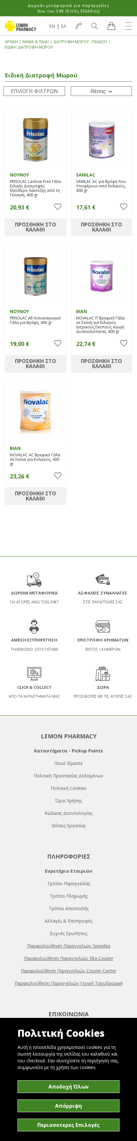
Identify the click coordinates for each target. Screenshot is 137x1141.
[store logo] (20, 25)
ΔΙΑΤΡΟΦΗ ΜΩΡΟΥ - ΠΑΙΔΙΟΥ (80, 41)
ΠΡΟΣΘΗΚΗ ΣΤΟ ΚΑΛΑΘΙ (35, 227)
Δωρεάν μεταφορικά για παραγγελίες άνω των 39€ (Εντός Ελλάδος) (68, 8)
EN (52, 26)
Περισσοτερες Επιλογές (68, 1125)
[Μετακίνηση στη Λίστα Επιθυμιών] (57, 207)
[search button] (94, 26)
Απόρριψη (68, 1105)
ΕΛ (63, 26)
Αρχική (11, 41)
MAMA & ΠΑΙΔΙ (36, 41)
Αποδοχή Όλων (68, 1086)
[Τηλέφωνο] (79, 26)
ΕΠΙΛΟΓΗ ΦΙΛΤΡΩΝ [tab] (34, 91)
